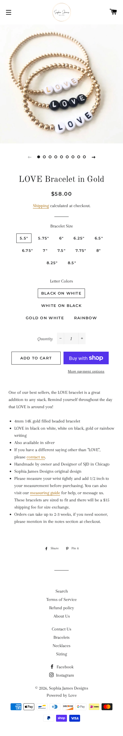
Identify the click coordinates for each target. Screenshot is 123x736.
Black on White (61, 293)
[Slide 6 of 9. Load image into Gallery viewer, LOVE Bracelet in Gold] (67, 157)
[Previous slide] (29, 157)
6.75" (27, 250)
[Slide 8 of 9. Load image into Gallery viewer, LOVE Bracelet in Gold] (79, 157)
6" (61, 238)
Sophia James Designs (68, 688)
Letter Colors (61, 281)
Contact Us (61, 629)
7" (45, 250)
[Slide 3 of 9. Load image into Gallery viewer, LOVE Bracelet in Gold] (50, 157)
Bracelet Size (61, 226)
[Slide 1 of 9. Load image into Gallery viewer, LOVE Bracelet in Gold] (38, 157)
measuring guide (45, 492)
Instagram (64, 675)
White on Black (61, 305)
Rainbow (85, 318)
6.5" (99, 238)
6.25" (79, 238)
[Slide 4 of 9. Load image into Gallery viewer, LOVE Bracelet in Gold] (56, 157)
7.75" (81, 250)
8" (98, 250)
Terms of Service (61, 599)
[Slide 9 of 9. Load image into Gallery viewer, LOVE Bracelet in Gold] (84, 157)
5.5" (24, 238)
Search (61, 591)
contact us (36, 456)
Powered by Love (62, 695)
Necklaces (61, 645)
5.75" (43, 238)
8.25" (52, 262)
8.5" (72, 262)
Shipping (41, 205)
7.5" (61, 250)
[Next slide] (93, 157)
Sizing (61, 654)
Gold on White (45, 318)
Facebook (64, 666)
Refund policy (61, 607)
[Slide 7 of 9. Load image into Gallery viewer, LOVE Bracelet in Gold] (73, 157)
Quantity (45, 338)
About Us (61, 616)
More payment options (86, 371)
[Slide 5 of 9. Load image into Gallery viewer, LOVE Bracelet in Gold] (61, 157)
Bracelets (61, 637)
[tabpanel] (61, 83)
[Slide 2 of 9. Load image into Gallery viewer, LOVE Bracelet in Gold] (44, 157)
